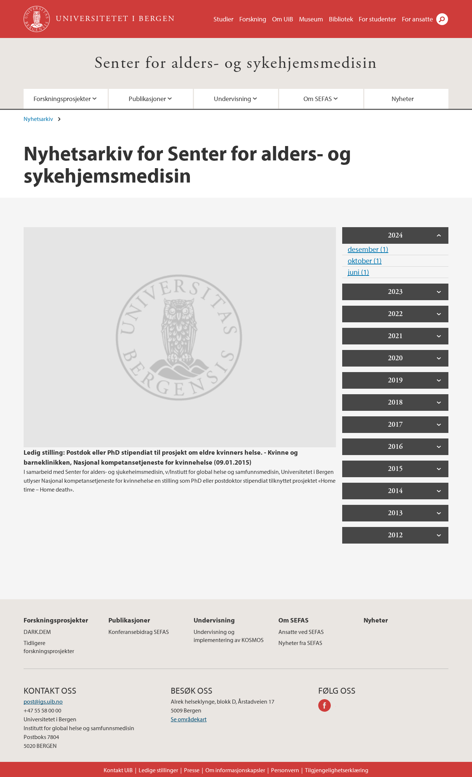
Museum (311, 19)
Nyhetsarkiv (38, 118)
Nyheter (403, 98)
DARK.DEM (37, 631)
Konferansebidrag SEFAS (138, 631)
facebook (327, 706)
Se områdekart (188, 719)
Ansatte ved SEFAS (301, 631)
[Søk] (442, 19)
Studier (223, 19)
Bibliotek (341, 19)
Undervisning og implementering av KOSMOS (229, 636)
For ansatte (417, 19)
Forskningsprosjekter (62, 98)
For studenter (377, 19)
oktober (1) (365, 260)
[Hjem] (37, 19)
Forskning (252, 19)
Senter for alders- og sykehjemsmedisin (235, 63)
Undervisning (232, 98)
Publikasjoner (147, 98)
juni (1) (358, 272)
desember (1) (368, 249)
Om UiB (282, 19)
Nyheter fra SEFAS (300, 642)
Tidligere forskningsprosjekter (49, 647)
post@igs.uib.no (43, 701)
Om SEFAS (317, 98)
